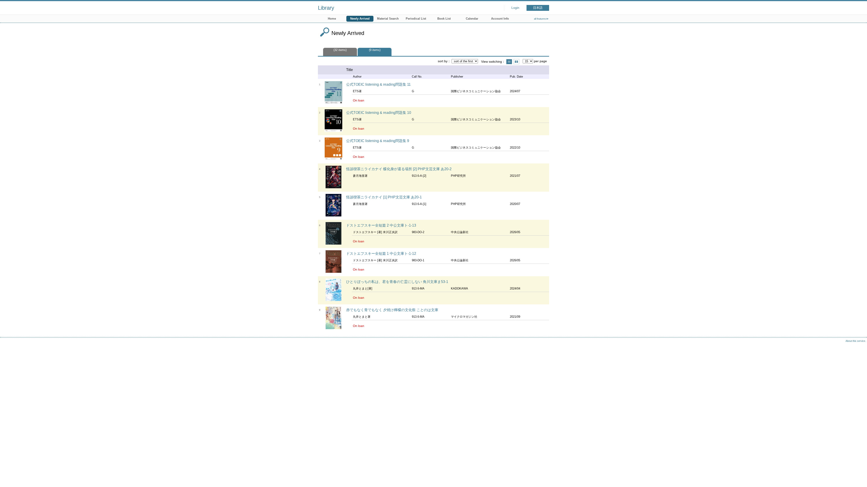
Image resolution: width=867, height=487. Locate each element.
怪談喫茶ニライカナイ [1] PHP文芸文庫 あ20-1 (384, 197)
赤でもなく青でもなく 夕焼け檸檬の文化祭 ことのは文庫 (392, 310)
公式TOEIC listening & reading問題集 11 (378, 84)
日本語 (538, 7)
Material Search (388, 18)
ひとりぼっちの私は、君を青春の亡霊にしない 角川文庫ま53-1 (397, 282)
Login (515, 7)
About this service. (856, 341)
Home (332, 18)
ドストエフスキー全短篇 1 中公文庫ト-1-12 (381, 253)
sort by (442, 61)
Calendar (472, 18)
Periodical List (416, 18)
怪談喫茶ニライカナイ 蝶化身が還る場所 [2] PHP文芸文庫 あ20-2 (399, 169)
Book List (444, 18)
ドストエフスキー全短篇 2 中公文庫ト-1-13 (381, 225)
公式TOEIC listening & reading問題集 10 (378, 113)
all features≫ (541, 18)
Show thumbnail (516, 61)
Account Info (500, 18)
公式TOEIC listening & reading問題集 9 (377, 141)
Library (326, 8)
